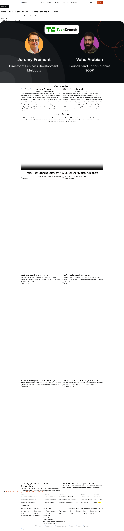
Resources (65, 2)
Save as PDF (4, 6)
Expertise (49, 2)
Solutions (57, 2)
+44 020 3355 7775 (98, 508)
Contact (100, 2)
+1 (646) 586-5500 (46, 508)
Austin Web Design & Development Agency (54, 521)
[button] (91, 3)
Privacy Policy (46, 515)
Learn (1, 492)
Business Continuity (48, 519)
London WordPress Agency (50, 523)
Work (42, 2)
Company (73, 2)
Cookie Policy (46, 517)
